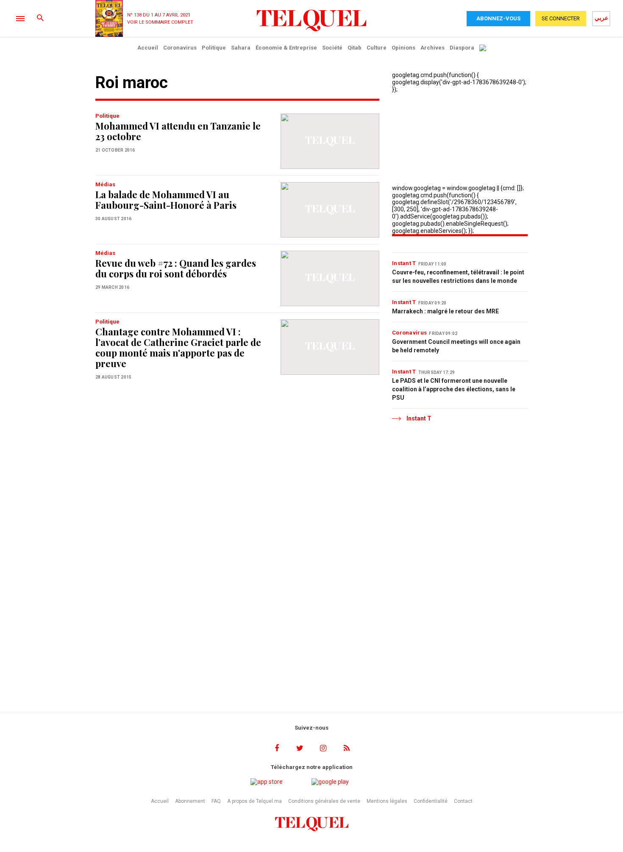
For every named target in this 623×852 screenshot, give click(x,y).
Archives (432, 47)
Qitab (355, 47)
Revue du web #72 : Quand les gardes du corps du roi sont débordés (175, 268)
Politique (214, 47)
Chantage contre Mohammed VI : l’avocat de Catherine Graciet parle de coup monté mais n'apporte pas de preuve (178, 347)
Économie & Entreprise (286, 47)
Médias (105, 184)
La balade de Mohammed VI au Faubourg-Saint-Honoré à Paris (165, 199)
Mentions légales (387, 801)
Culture (377, 47)
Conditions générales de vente (324, 801)
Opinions (403, 47)
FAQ (216, 801)
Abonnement (190, 801)
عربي (601, 17)
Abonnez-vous (498, 18)
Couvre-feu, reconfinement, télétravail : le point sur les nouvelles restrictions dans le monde (458, 276)
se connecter (561, 18)
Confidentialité (431, 801)
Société (332, 47)
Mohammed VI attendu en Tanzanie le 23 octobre (178, 131)
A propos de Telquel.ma (254, 801)
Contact (463, 801)
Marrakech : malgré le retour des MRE (445, 311)
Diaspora (462, 47)
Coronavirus (180, 47)
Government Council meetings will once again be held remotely (456, 346)
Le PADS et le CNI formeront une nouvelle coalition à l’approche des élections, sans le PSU (453, 389)
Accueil (147, 47)
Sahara (240, 47)
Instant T (404, 263)
